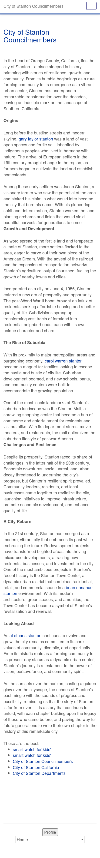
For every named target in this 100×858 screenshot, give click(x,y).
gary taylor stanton (36, 139)
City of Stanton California (36, 767)
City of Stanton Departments (39, 773)
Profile (50, 832)
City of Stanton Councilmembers (43, 761)
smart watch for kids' (32, 749)
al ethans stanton (25, 635)
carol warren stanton (64, 361)
